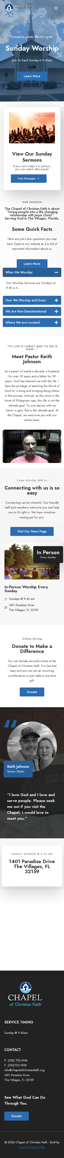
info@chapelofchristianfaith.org (24, 1070)
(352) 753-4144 (17, 1060)
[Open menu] (56, 8)
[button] (32, 446)
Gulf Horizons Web (32, 1147)
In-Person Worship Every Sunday (26, 589)
